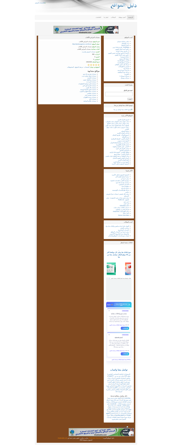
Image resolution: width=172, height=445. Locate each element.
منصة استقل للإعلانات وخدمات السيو (117, 325)
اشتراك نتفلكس (119, 389)
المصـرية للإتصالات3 (123, 60)
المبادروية (126, 68)
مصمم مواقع (112, 407)
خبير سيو (126, 202)
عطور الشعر (111, 382)
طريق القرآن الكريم (123, 119)
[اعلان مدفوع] (101, 432)
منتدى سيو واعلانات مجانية (119, 313)
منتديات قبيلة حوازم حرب (89, 76)
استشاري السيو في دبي (125, 413)
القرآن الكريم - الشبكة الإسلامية (120, 139)
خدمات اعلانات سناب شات (121, 207)
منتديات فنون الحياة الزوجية (88, 89)
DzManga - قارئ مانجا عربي (121, 47)
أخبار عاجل (126, 213)
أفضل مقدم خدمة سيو (114, 398)
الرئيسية (130, 17)
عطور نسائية (120, 382)
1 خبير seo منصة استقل (113, 400)
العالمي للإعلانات (121, 405)
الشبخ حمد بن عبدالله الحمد (121, 162)
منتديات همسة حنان (90, 95)
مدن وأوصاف (125, 43)
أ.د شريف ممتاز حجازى (122, 51)
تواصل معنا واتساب (119, 370)
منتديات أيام (92, 99)
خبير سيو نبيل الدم (126, 400)
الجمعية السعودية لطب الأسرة (120, 164)
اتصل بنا (106, 17)
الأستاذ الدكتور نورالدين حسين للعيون (118, 53)
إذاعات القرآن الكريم (123, 133)
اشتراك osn (119, 391)
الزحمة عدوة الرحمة (123, 70)
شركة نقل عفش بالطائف (122, 64)
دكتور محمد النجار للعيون (122, 55)
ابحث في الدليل (128, 90)
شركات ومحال (125, 78)
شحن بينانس (110, 389)
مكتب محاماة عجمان (123, 41)
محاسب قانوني (124, 228)
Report (109, 304)
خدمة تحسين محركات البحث (119, 380)
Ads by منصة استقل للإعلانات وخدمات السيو (121, 359)
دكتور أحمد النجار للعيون (122, 49)
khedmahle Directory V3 (96, 438)
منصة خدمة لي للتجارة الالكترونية (117, 411)
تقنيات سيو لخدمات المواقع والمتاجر (118, 236)
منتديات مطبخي (91, 93)
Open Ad (125, 328)
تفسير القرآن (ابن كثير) (122, 148)
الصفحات (86, 67)
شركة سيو (128, 417)
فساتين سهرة (110, 386)
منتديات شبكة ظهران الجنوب (88, 91)
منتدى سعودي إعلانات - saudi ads (120, 404)
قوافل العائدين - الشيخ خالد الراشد (119, 152)
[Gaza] (119, 288)
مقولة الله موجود (124, 59)
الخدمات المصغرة (124, 184)
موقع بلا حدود (125, 186)
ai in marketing (126, 398)
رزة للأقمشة (115, 387)
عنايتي (127, 192)
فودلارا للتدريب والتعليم (122, 209)
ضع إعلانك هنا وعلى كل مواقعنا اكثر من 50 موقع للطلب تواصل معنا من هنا (119, 254)
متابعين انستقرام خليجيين (123, 378)
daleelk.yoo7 (119, 337)
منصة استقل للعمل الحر (122, 176)
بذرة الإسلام (125, 137)
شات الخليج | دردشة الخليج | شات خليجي (117, 156)
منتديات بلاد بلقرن (91, 87)
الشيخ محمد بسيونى (123, 141)
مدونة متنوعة (120, 407)
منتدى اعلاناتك (127, 402)
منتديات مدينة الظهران (89, 97)
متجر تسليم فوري (117, 419)
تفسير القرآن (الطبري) (122, 144)
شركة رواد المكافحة (123, 72)
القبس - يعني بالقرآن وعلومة (121, 146)
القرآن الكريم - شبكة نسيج (121, 154)
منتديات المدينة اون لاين (89, 85)
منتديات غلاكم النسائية (89, 101)
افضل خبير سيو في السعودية (123, 409)
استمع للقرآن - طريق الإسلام (121, 135)
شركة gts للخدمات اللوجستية (120, 190)
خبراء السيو (114, 413)
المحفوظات (70, 67)
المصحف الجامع (124, 150)
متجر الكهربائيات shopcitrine (121, 211)
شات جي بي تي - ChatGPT (116, 376)
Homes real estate (123, 215)
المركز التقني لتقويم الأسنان (121, 158)
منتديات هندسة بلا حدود (89, 74)
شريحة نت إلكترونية (120, 386)
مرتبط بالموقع (79, 67)
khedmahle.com (62, 438)
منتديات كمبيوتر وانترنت (88, 52)
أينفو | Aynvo (125, 45)
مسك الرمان (115, 384)
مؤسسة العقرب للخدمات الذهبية (119, 180)
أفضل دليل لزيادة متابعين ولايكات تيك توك (117, 226)
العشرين (126, 74)
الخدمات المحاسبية (123, 230)
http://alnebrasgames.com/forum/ (82, 44)
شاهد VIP (127, 376)
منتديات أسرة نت (91, 82)
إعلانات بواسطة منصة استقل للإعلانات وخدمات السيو (121, 278)
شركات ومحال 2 (124, 76)
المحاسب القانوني (113, 374)
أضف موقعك (122, 17)
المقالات (113, 17)
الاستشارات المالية (125, 374)
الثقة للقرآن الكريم (123, 160)
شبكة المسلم (125, 131)
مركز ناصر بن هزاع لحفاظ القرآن (119, 142)
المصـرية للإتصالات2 (123, 62)
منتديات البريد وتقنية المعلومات (87, 83)
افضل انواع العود (124, 384)
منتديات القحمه (91, 78)
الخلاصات (98, 17)
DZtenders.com (124, 205)
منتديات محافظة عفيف (89, 80)
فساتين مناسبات (125, 387)
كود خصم (126, 203)
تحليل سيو (111, 415)
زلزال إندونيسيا (124, 57)
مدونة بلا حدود (125, 188)
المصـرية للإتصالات (123, 66)
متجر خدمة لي (125, 178)
